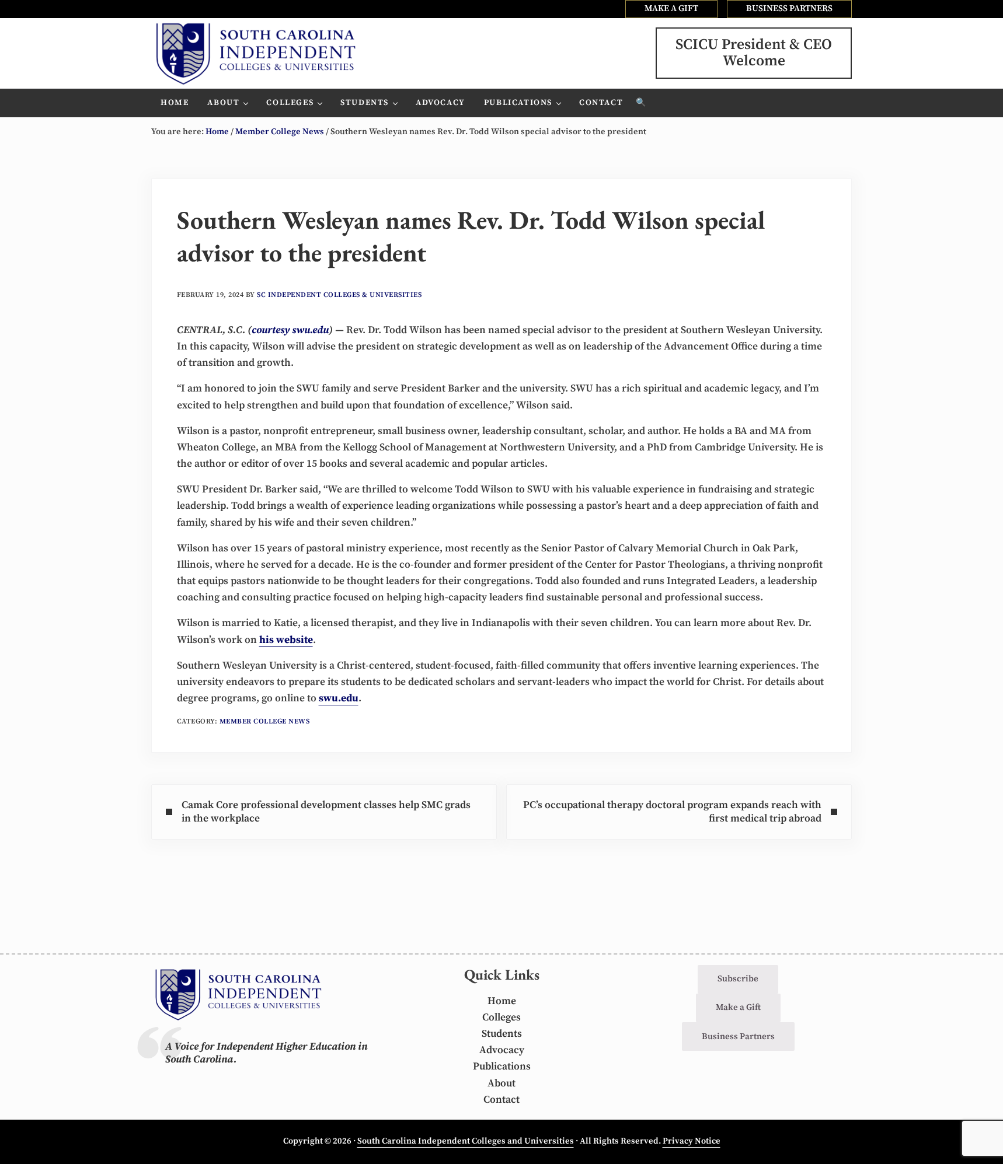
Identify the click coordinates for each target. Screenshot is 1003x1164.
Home (501, 1001)
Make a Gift (738, 1007)
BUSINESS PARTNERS (789, 8)
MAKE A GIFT (671, 8)
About (501, 1083)
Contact (501, 1099)
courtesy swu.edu (290, 330)
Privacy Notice (691, 1141)
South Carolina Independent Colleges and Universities (465, 1141)
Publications (502, 1066)
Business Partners (738, 1036)
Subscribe (738, 978)
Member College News (265, 721)
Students (502, 1033)
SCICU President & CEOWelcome (753, 53)
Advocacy (501, 1050)
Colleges (501, 1017)
